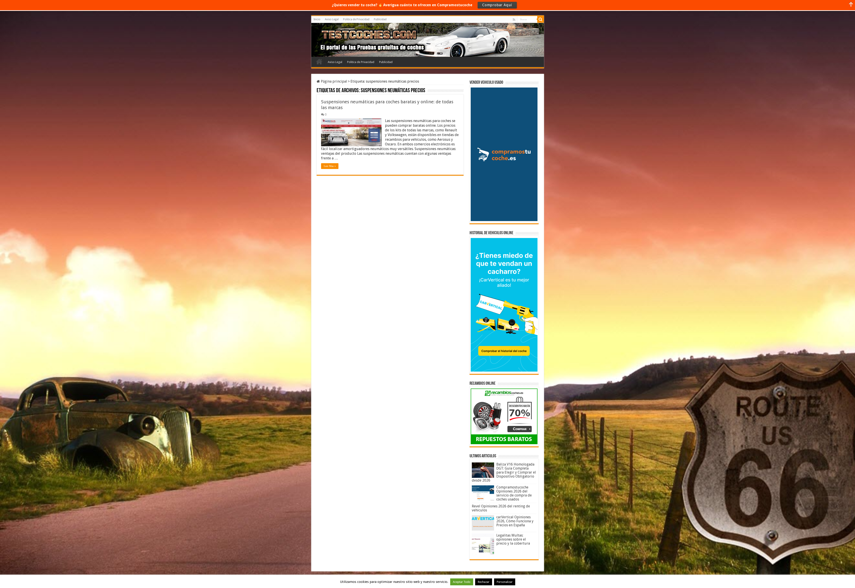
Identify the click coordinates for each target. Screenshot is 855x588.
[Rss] (514, 19)
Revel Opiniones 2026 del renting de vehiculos (501, 508)
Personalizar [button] (505, 582)
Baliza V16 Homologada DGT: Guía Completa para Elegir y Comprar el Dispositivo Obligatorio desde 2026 (504, 472)
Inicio (317, 19)
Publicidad (380, 19)
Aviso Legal (332, 19)
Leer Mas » (330, 166)
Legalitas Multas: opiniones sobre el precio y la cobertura (513, 539)
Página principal (333, 81)
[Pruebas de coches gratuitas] (346, 39)
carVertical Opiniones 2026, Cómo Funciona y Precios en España (514, 521)
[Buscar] (540, 19)
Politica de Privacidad (356, 19)
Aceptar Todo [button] (461, 582)
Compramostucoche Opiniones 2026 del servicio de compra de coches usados (514, 493)
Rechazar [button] (483, 582)
